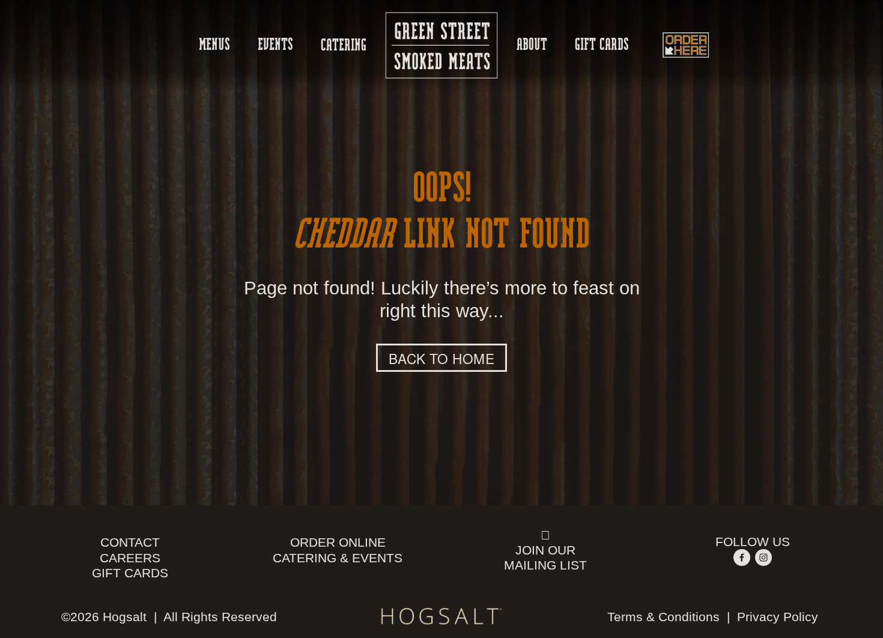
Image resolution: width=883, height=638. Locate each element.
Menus (214, 45)
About (532, 45)
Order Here (685, 45)
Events (275, 45)
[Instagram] (763, 557)
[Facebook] (741, 557)
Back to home (441, 358)
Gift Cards (602, 45)
